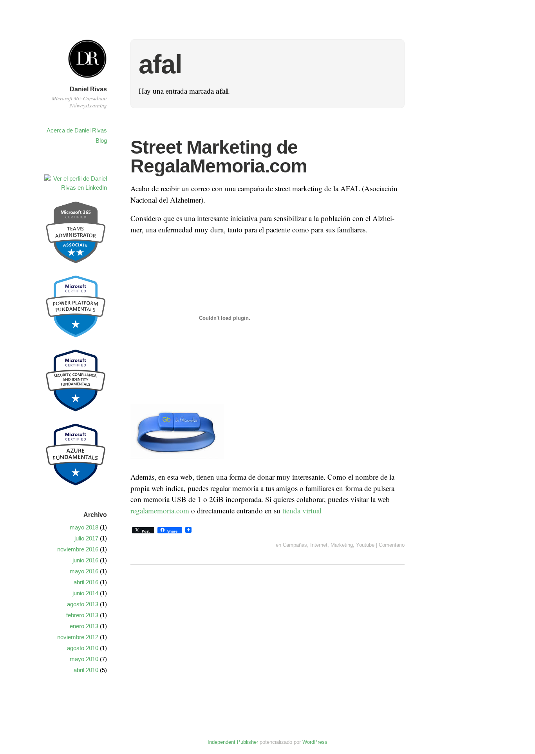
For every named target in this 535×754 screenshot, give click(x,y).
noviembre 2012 (77, 637)
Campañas (295, 545)
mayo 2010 (84, 659)
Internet (318, 545)
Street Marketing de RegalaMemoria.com (218, 156)
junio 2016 (85, 560)
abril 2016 (86, 582)
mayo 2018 (84, 527)
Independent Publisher (233, 742)
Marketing (342, 545)
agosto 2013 (82, 604)
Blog (101, 140)
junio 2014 (85, 593)
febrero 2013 (82, 615)
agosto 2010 (82, 648)
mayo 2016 (84, 571)
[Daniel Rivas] (87, 79)
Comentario (392, 545)
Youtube (365, 545)
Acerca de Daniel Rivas (77, 130)
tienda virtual (302, 510)
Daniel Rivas (88, 89)
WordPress (314, 742)
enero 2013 (84, 626)
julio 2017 (86, 538)
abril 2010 (86, 670)
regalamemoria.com (159, 510)
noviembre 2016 (77, 549)
